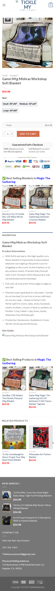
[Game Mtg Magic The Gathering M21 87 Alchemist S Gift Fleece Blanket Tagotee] (41, 378)
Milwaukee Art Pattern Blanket (40, 455)
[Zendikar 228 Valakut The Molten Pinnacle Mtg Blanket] (14, 378)
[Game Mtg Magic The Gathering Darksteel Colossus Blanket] (41, 197)
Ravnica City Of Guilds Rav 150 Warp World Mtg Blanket (13, 217)
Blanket (14, 75)
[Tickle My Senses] (27, 5)
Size (4, 98)
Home (5, 75)
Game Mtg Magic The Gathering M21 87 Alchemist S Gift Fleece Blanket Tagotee (40, 399)
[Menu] (4, 5)
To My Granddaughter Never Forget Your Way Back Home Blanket (13, 457)
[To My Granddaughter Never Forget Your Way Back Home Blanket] (14, 437)
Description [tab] (9, 235)
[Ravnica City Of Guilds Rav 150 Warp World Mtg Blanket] (14, 197)
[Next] (52, 208)
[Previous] (2, 208)
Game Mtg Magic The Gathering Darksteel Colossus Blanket (39, 217)
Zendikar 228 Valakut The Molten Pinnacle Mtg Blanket (12, 398)
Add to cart (28, 133)
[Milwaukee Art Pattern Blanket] (41, 437)
